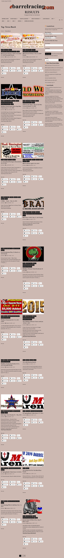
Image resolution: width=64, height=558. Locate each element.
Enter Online (13, 18)
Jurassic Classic (29, 516)
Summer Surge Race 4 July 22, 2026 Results (53, 123)
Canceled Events (50, 26)
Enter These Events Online (53, 63)
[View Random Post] (59, 20)
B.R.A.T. (33, 49)
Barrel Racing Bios (29, 21)
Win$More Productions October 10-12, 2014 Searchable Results (10, 364)
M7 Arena (28, 411)
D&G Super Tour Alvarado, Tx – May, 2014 (11, 415)
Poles (41, 159)
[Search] (62, 20)
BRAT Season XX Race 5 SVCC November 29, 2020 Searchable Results (11, 54)
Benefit (5, 159)
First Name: (47, 43)
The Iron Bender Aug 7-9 (50, 82)
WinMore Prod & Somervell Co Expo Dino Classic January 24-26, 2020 (11, 107)
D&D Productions (17, 248)
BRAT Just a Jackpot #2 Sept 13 (51, 72)
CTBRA (11, 197)
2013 (2, 501)
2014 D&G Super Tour (8, 411)
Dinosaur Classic (7, 100)
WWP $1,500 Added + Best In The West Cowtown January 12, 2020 (32, 105)
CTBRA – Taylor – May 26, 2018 (9, 201)
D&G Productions (17, 411)
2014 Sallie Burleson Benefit (29, 362)
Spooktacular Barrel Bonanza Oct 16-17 (52, 69)
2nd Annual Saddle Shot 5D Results (52, 96)
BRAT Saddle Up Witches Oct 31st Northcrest (54, 67)
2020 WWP (28, 100)
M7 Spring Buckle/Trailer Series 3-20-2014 (11, 472)
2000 (3, 21)
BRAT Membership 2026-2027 (51, 80)
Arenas (19, 21)
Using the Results (35, 18)
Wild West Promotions (27, 102)
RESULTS (32, 12)
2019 (2, 159)
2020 (13, 21)
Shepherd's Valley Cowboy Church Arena (8, 51)
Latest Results (46, 18)
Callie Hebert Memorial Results (51, 117)
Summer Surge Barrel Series (50, 78)
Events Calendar (24, 18)
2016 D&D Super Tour (8, 248)
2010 (8, 21)
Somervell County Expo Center (6, 102)
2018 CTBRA (6, 197)
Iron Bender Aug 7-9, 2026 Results (51, 111)
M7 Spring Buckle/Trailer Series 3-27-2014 (33, 413)
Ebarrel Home (5, 18)
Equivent (6, 49)
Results (10, 49)
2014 (2, 411)
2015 (2, 316)
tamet (3, 56)
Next (25, 556)
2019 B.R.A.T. (28, 159)
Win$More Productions (5, 104)
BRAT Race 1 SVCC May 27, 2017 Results (33, 217)
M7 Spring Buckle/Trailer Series (36, 411)
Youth (18, 51)
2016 (2, 248)
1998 (52, 18)
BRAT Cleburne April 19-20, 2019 (31, 163)
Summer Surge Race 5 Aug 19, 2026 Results (53, 105)
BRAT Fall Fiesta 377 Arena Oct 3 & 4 (52, 65)
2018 (2, 197)
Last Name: (47, 48)
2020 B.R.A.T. (28, 49)
